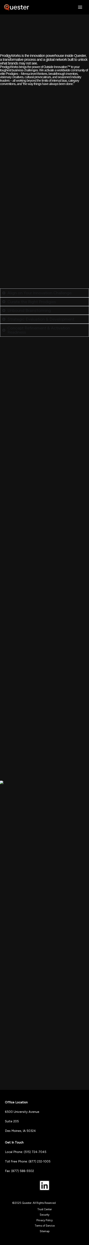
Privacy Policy (44, 1220)
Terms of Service (45, 1225)
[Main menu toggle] (80, 7)
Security (44, 1214)
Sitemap (44, 1231)
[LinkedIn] (44, 1185)
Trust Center (44, 1209)
